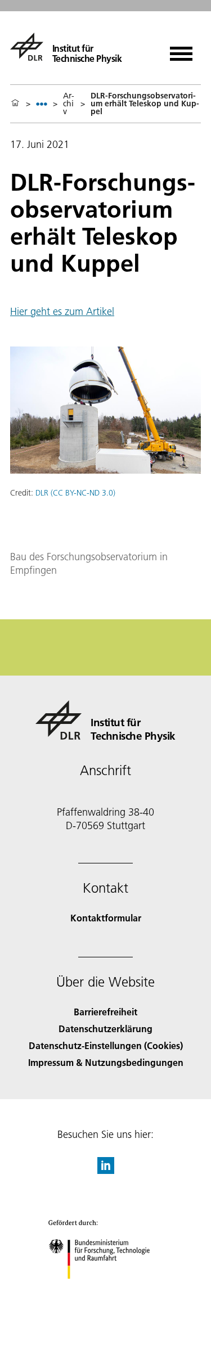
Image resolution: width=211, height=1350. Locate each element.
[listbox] (41, 104)
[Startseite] (15, 103)
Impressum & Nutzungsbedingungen (105, 1062)
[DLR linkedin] (105, 1170)
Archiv (68, 103)
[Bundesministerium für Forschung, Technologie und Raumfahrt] (105, 1290)
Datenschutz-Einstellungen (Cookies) (106, 1045)
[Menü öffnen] (181, 50)
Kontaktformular (105, 918)
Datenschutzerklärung (105, 1028)
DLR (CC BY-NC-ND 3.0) (75, 493)
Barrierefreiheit (105, 1012)
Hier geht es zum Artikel (62, 311)
